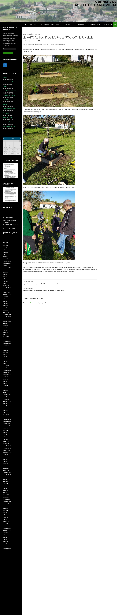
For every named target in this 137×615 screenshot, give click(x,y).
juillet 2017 (5, 483)
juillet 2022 (5, 352)
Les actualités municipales (31, 34)
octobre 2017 (6, 477)
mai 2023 (5, 330)
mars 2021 (5, 388)
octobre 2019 (6, 423)
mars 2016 (5, 519)
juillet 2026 (5, 245)
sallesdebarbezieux (42, 44)
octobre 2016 (6, 503)
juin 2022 (5, 354)
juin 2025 (5, 274)
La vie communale (56, 24)
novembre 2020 (7, 397)
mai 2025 (5, 276)
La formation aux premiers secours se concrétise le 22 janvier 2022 (43, 289)
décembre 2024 (7, 287)
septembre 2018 (7, 452)
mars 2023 (5, 334)
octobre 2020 (6, 399)
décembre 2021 (7, 368)
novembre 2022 (7, 343)
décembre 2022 (7, 341)
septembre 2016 (7, 506)
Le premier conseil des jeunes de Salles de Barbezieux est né (41, 283)
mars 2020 (5, 412)
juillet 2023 (5, 325)
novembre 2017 (7, 474)
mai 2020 (5, 408)
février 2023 (6, 336)
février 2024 (6, 310)
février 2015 (6, 546)
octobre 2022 (6, 345)
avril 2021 (5, 385)
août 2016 (5, 508)
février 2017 (6, 495)
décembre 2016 (7, 499)
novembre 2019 (7, 421)
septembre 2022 (7, 348)
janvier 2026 (6, 259)
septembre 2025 (7, 267)
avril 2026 (5, 252)
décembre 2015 (7, 526)
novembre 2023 (7, 316)
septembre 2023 (7, 321)
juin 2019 (5, 432)
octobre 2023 (6, 319)
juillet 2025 (5, 272)
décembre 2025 (7, 261)
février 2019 (6, 441)
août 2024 (5, 296)
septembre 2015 (7, 530)
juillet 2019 (5, 430)
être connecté (34, 303)
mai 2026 (5, 250)
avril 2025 (5, 279)
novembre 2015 (7, 528)
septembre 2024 (7, 294)
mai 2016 (5, 515)
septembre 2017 (7, 479)
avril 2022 (5, 359)
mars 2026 (5, 254)
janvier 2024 (6, 312)
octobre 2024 (6, 292)
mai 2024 (5, 303)
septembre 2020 (7, 401)
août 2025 (5, 270)
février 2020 (6, 414)
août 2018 (5, 454)
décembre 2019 (7, 419)
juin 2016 (5, 512)
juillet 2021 (5, 379)
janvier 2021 (6, 392)
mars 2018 (5, 466)
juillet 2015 (5, 535)
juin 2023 (5, 328)
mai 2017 (5, 488)
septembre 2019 (7, 426)
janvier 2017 (6, 497)
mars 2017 (5, 492)
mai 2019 (5, 434)
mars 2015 (5, 544)
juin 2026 (5, 247)
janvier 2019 (6, 443)
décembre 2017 (7, 472)
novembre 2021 (7, 370)
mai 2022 (5, 356)
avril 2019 (5, 437)
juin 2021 (5, 381)
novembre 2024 (7, 290)
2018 (5, 154)
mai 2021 (5, 383)
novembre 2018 (7, 448)
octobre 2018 (6, 450)
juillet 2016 (5, 510)
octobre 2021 (6, 372)
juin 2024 (5, 301)
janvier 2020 (6, 417)
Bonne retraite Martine (8, 236)
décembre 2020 (7, 394)
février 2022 (6, 363)
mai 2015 (5, 539)
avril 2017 (5, 490)
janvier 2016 (6, 523)
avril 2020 (5, 410)
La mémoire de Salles (8, 211)
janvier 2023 (6, 339)
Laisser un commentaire (58, 44)
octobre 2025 (6, 265)
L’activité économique (94, 24)
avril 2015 (5, 541)
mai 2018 (5, 461)
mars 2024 (5, 308)
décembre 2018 (7, 446)
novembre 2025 (7, 263)
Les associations (69, 24)
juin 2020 (5, 405)
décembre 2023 (7, 314)
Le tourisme (81, 24)
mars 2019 (5, 439)
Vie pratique (107, 24)
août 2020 (5, 403)
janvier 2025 (6, 285)
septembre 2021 (7, 374)
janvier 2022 (6, 365)
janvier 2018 (6, 470)
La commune (44, 24)
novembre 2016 (7, 501)
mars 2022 (5, 361)
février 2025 (6, 283)
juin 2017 (5, 486)
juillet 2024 (5, 299)
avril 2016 (5, 517)
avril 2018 (5, 463)
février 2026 (6, 256)
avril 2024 (5, 305)
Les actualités (33, 24)
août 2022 (5, 350)
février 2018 (6, 468)
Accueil (24, 24)
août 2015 (5, 532)
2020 (18, 154)
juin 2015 (5, 537)
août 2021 (5, 377)
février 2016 (6, 521)
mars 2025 (5, 281)
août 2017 (5, 481)
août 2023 (5, 323)
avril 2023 (5, 332)
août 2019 (5, 428)
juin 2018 (5, 459)
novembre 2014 (7, 548)
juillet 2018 (5, 457)
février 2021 (6, 390)
